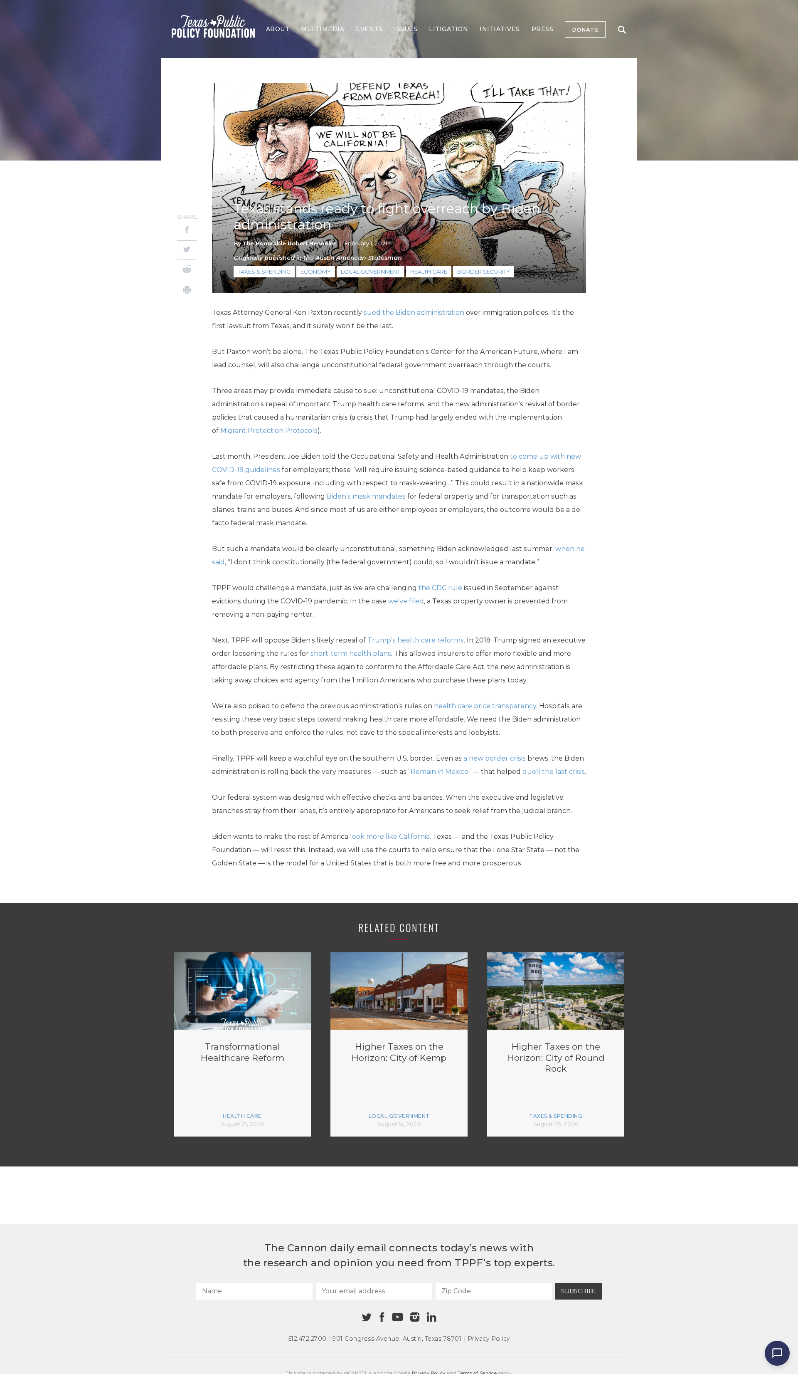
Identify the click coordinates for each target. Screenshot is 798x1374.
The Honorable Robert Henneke (289, 243)
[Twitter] (187, 250)
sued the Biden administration (414, 312)
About (278, 29)
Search (621, 29)
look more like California (390, 836)
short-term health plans (350, 653)
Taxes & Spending (264, 271)
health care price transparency (485, 706)
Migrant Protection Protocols (269, 431)
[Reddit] (187, 270)
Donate (585, 29)
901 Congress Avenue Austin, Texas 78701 (396, 1338)
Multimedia (322, 29)
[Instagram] (414, 1317)
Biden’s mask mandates (366, 496)
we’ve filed (406, 601)
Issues (405, 29)
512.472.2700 (307, 1338)
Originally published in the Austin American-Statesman (318, 258)
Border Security (483, 271)
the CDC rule (440, 588)
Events (369, 29)
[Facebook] (187, 231)
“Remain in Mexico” (439, 772)
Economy (315, 271)
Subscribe (579, 1291)
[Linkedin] (431, 1317)
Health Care (428, 271)
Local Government (370, 271)
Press (543, 29)
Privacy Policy (489, 1338)
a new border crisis (494, 758)
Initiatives (500, 29)
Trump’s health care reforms (415, 640)
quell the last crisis (553, 772)
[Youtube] (397, 1317)
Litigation (448, 29)
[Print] (187, 291)
